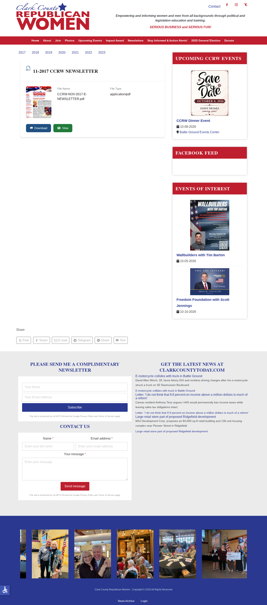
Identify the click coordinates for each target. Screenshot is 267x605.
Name (48, 438)
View (65, 128)
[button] (117, 574)
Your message (75, 454)
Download (40, 128)
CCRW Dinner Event (193, 121)
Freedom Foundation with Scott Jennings (203, 303)
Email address (102, 438)
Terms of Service (106, 416)
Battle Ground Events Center (199, 132)
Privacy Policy (87, 416)
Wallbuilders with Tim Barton (201, 255)
